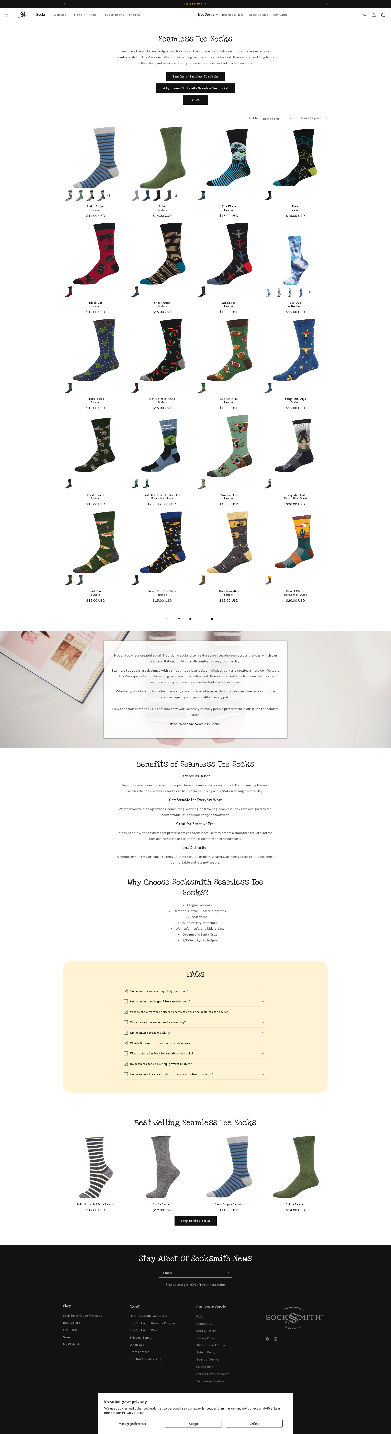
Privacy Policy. (133, 1412)
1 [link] (168, 619)
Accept (193, 1424)
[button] (6, 14)
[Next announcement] (326, 4)
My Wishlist (71, 1343)
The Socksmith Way (143, 1329)
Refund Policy (205, 1350)
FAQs (195, 100)
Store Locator (139, 1350)
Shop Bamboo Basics (196, 1220)
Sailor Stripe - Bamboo (228, 1204)
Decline (254, 1424)
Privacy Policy (205, 1336)
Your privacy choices (210, 1379)
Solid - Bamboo (162, 1204)
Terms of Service (208, 1358)
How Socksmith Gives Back (148, 1315)
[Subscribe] (227, 1273)
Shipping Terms (140, 1336)
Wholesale (137, 1343)
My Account (204, 1365)
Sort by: (253, 118)
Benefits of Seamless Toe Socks (195, 76)
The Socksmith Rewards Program (153, 1322)
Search (68, 1336)
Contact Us (204, 1322)
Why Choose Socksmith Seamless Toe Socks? (196, 88)
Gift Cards (70, 1329)
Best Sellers (71, 1322)
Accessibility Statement (213, 1372)
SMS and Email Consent (212, 1343)
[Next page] (223, 619)
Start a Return (206, 1329)
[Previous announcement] (64, 4)
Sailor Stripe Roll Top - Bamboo (96, 1204)
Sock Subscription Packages (82, 1315)
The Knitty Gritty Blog (145, 1358)
